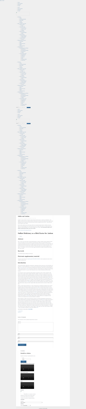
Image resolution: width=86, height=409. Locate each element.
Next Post (19, 312)
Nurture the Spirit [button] (22, 34)
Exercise (23, 39)
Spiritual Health (24, 36)
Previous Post (20, 310)
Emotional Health (24, 32)
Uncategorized (26, 218)
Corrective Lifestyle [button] (22, 83)
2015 (39, 287)
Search (17, 107)
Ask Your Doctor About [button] (23, 53)
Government (21, 41)
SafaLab (23, 52)
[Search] (29, 107)
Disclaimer (19, 4)
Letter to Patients (20, 3)
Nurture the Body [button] (22, 24)
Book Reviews (24, 49)
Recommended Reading (25, 50)
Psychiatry (21, 22)
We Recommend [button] (20, 46)
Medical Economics (22, 43)
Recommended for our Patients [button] (24, 93)
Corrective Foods (24, 73)
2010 (43, 299)
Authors (21, 236)
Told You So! (23, 60)
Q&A (22, 103)
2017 (27, 268)
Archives (22, 405)
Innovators (23, 56)
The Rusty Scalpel (24, 59)
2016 (28, 281)
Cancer (21, 63)
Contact (19, 5)
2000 (49, 277)
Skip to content (2, 0)
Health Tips (23, 55)
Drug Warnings (24, 54)
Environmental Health (23, 19)
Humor (22, 33)
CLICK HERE (30, 309)
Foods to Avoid (24, 29)
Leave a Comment (20, 218)
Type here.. (19, 321)
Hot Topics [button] (19, 16)
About (19, 2)
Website (19, 340)
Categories (22, 401)
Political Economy (22, 45)
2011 (29, 279)
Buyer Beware (23, 51)
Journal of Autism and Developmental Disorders (24, 230)
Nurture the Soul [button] (22, 31)
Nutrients (23, 30)
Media (20, 42)
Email (23, 357)
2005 (28, 295)
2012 (19, 291)
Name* (19, 333)
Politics (21, 44)
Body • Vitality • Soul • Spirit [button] (22, 23)
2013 (35, 292)
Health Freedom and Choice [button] (22, 40)
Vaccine (21, 21)
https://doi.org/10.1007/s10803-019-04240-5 (34, 258)
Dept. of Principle (24, 35)
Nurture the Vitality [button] (22, 26)
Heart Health (21, 20)
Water (22, 25)
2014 (22, 267)
